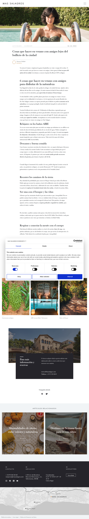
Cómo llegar (50, 480)
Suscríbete (71, 475)
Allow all (70, 276)
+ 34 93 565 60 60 (11, 474)
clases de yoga (58, 229)
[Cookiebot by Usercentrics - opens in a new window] (74, 241)
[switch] (34, 269)
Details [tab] (44, 246)
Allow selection (44, 276)
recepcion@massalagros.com (15, 476)
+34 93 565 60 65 (52, 374)
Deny (19, 276)
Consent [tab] (18, 246)
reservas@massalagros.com (48, 372)
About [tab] (70, 246)
